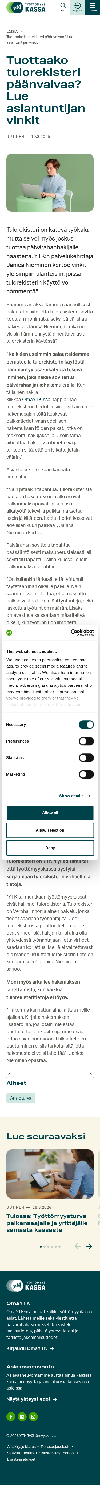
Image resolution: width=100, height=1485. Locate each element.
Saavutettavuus (20, 1453)
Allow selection (50, 830)
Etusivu (12, 31)
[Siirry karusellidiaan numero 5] (56, 1247)
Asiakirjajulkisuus (21, 1447)
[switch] (86, 741)
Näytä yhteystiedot (28, 1399)
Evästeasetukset (21, 1460)
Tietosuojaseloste (55, 1447)
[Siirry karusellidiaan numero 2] (44, 1247)
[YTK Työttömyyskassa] (26, 8)
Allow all (50, 813)
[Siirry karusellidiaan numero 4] (52, 1247)
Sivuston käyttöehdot (57, 1453)
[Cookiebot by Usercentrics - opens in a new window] (71, 632)
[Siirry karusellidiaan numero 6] (59, 1247)
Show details (71, 795)
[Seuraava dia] (89, 1246)
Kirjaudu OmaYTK (26, 1348)
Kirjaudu (78, 10)
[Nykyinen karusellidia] (41, 1247)
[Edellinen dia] (77, 1246)
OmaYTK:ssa (36, 399)
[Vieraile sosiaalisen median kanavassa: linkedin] (22, 1416)
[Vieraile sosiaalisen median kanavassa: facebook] (10, 1416)
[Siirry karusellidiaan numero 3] (48, 1247)
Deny (50, 847)
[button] (63, 7)
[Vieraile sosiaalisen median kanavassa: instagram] (33, 1416)
